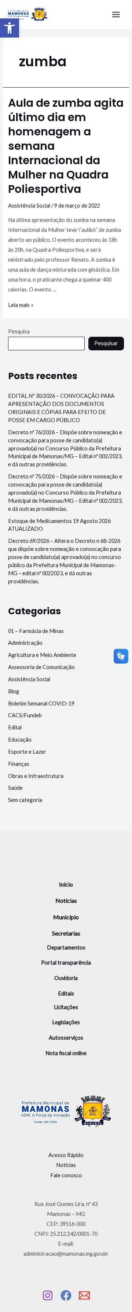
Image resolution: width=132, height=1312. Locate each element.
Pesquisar (106, 343)
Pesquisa (19, 331)
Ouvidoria (66, 978)
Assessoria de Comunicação (41, 667)
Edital (15, 727)
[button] (9, 28)
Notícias (66, 900)
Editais (66, 993)
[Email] (84, 1295)
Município (66, 916)
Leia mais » (20, 305)
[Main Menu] (116, 14)
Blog (13, 691)
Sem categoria (25, 800)
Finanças (18, 764)
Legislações (66, 1022)
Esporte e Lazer (27, 752)
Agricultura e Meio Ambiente (42, 655)
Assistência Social (29, 205)
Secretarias (66, 933)
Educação (20, 739)
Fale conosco (66, 1175)
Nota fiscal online (66, 1053)
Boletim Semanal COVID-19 (41, 703)
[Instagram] (47, 1295)
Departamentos (66, 947)
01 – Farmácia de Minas (36, 631)
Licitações (66, 1007)
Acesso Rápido (66, 1155)
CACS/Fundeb (25, 715)
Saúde (15, 788)
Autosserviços (66, 1038)
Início (66, 884)
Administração (25, 643)
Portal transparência (66, 962)
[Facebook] (66, 1295)
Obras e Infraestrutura (35, 776)
